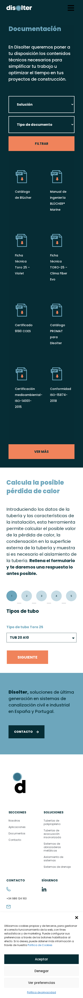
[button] (76, 917)
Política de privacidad (41, 992)
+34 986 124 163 (16, 898)
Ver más (41, 451)
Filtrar (41, 143)
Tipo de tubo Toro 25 (25, 627)
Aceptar (41, 959)
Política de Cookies (40, 945)
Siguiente (27, 657)
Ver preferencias (41, 982)
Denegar (41, 971)
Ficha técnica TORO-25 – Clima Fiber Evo (58, 267)
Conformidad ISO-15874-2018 (60, 395)
